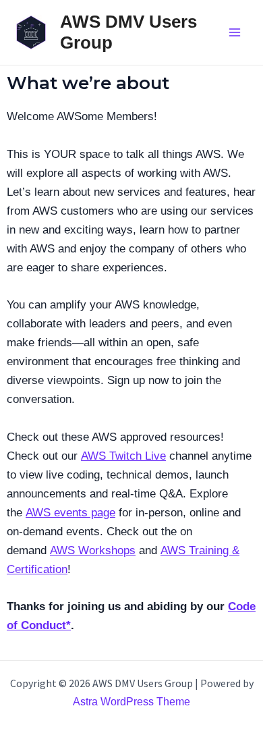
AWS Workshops (93, 550)
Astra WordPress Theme (131, 701)
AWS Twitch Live (123, 456)
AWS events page (70, 512)
